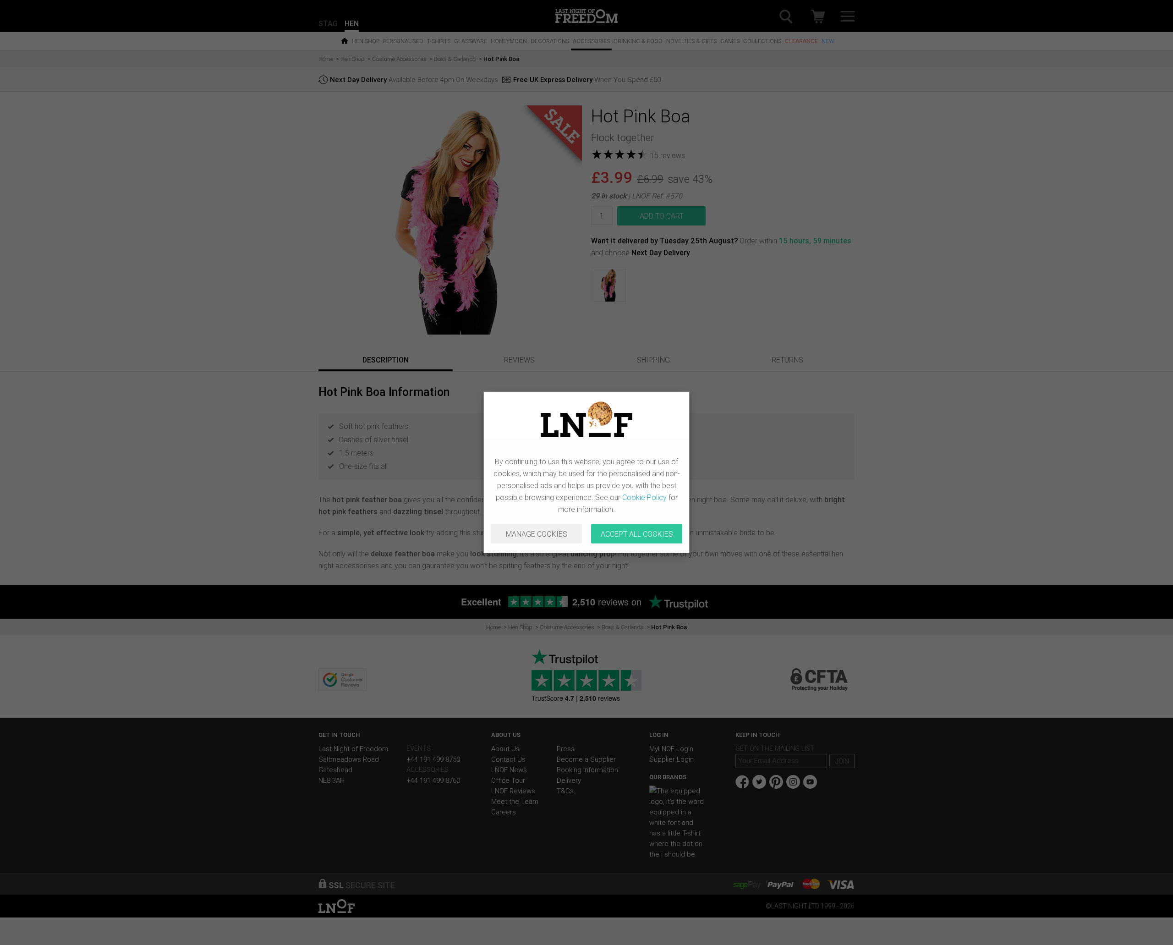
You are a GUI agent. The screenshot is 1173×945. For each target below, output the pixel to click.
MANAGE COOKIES (536, 533)
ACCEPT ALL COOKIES (637, 533)
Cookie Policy (644, 497)
